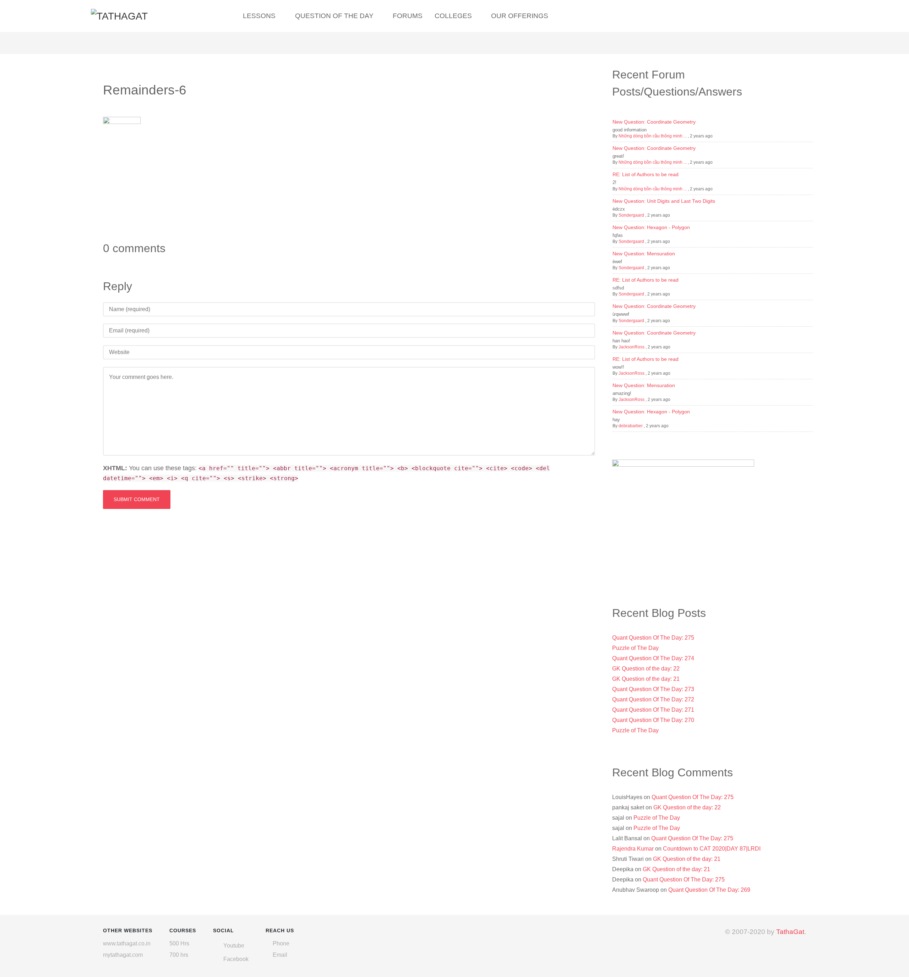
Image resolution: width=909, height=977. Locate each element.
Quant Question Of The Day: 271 (653, 710)
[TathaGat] (119, 15)
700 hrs (178, 955)
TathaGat (790, 931)
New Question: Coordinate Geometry (654, 122)
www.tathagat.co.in (127, 943)
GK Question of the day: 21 (646, 679)
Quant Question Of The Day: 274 (653, 658)
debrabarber (631, 425)
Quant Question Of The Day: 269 (709, 890)
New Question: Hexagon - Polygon (651, 227)
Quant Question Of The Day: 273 (653, 689)
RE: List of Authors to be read (646, 174)
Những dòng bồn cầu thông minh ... (653, 136)
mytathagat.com (123, 955)
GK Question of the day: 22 (646, 669)
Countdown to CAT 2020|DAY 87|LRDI (712, 849)
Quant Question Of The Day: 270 (653, 720)
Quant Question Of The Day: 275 (653, 638)
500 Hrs (179, 943)
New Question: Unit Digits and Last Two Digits (664, 201)
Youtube (233, 946)
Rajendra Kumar (633, 849)
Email (280, 955)
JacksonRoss (631, 346)
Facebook (236, 959)
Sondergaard (631, 215)
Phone (281, 943)
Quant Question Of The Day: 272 (653, 699)
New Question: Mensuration (644, 253)
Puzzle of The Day (635, 648)
